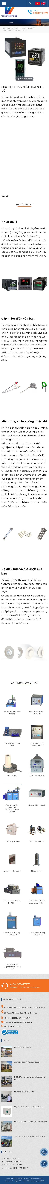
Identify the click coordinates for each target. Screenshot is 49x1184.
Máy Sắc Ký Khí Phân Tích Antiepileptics (28, 1107)
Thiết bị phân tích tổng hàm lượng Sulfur (37, 934)
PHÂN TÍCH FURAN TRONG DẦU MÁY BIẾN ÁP (30, 1122)
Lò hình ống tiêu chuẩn (12, 871)
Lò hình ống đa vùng (12, 841)
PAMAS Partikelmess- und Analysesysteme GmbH (29, 1078)
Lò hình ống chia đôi (37, 841)
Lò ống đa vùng (36, 871)
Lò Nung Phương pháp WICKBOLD (37, 744)
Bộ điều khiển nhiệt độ (37, 805)
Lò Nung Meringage (37, 775)
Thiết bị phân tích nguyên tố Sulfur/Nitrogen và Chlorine (12, 808)
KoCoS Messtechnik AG (22, 1047)
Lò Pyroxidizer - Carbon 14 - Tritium (12, 902)
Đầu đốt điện (12, 775)
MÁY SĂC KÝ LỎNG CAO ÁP (24, 1092)
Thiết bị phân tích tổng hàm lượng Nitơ (12, 934)
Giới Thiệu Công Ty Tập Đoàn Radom (27, 1062)
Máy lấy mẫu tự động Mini (12, 744)
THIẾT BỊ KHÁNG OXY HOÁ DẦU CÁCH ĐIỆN (29, 1137)
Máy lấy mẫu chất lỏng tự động (12, 713)
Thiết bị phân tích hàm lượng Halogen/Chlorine (36, 902)
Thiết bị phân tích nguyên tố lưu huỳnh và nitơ (12, 967)
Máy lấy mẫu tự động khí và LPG (37, 713)
